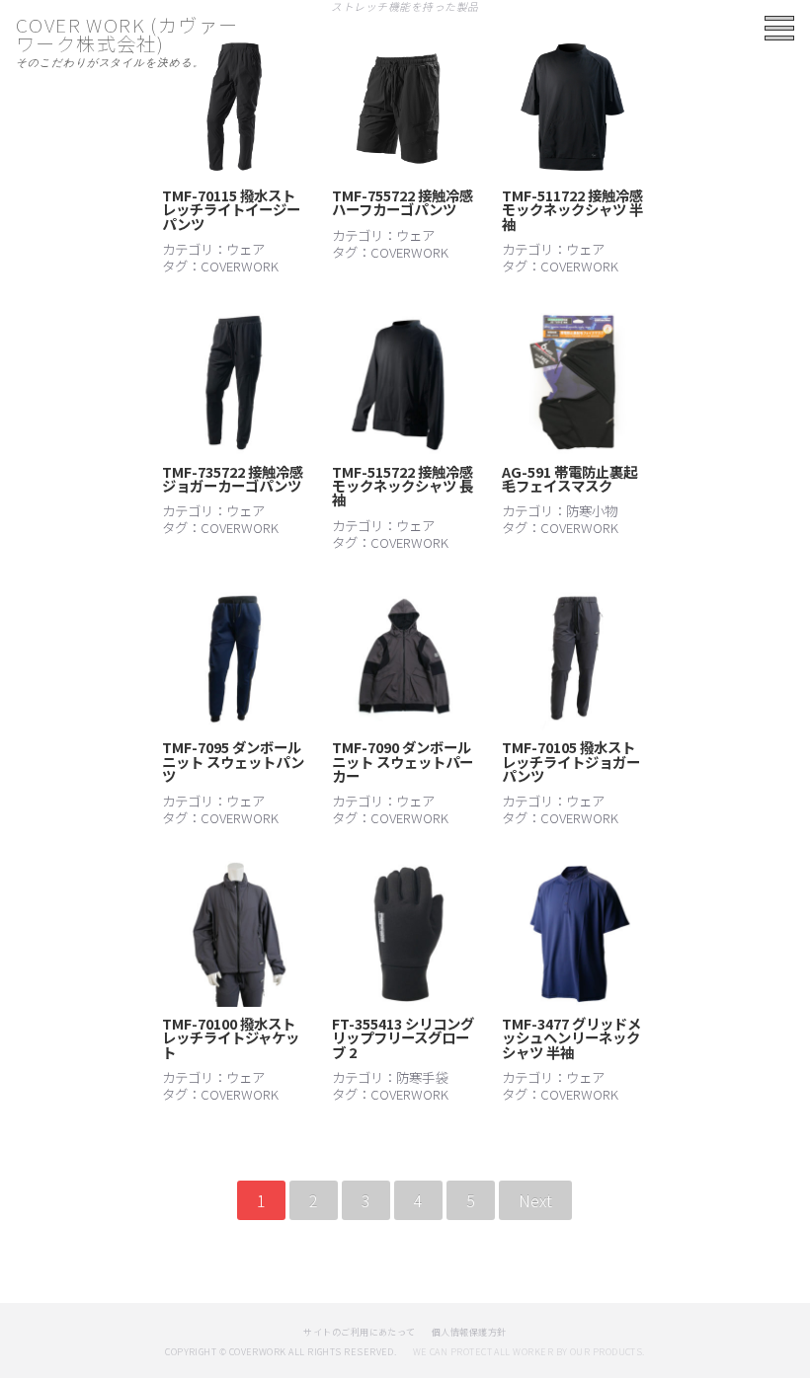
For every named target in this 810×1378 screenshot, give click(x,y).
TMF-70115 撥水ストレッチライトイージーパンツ (231, 209)
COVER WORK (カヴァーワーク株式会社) (127, 34)
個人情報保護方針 (469, 1332)
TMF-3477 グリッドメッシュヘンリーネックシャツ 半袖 (571, 1037)
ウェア (245, 249)
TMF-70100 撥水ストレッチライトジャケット (230, 1037)
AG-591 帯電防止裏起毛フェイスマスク (569, 478)
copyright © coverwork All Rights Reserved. (280, 1351)
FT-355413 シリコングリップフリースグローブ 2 (403, 1037)
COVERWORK (240, 265)
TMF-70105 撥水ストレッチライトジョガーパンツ (571, 761)
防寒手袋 (421, 1077)
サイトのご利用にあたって (359, 1332)
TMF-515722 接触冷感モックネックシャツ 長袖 (402, 485)
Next (535, 1200)
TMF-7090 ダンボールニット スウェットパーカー (402, 761)
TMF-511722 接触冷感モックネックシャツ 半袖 (572, 209)
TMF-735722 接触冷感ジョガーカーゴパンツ (232, 478)
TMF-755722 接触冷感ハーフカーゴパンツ (402, 202)
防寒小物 (591, 510)
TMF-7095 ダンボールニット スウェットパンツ (233, 761)
